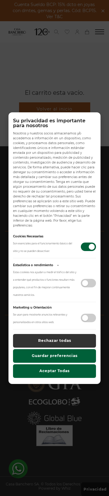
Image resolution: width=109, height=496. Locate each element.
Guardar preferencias (55, 355)
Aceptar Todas (54, 371)
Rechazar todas (54, 340)
